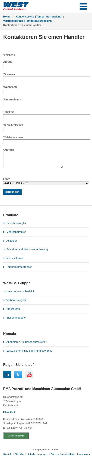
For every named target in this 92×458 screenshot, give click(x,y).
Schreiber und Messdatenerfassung (27, 249)
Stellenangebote (16, 317)
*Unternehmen (12, 99)
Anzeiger (11, 240)
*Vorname (9, 74)
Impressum (83, 454)
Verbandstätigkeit (16, 300)
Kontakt (7, 454)
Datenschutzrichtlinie (63, 454)
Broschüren (13, 308)
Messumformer (15, 258)
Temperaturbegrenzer (19, 266)
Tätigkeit (8, 112)
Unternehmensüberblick (20, 291)
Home (6, 16)
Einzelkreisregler (16, 223)
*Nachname (10, 87)
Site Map (19, 454)
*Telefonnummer (13, 137)
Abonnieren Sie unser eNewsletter (26, 342)
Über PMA (9, 412)
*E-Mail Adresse (13, 124)
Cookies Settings (16, 436)
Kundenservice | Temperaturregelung (38, 16)
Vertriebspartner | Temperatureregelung (27, 20)
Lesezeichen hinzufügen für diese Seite (29, 350)
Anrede (7, 61)
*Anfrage (8, 149)
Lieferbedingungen (37, 454)
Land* (6, 179)
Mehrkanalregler (16, 231)
